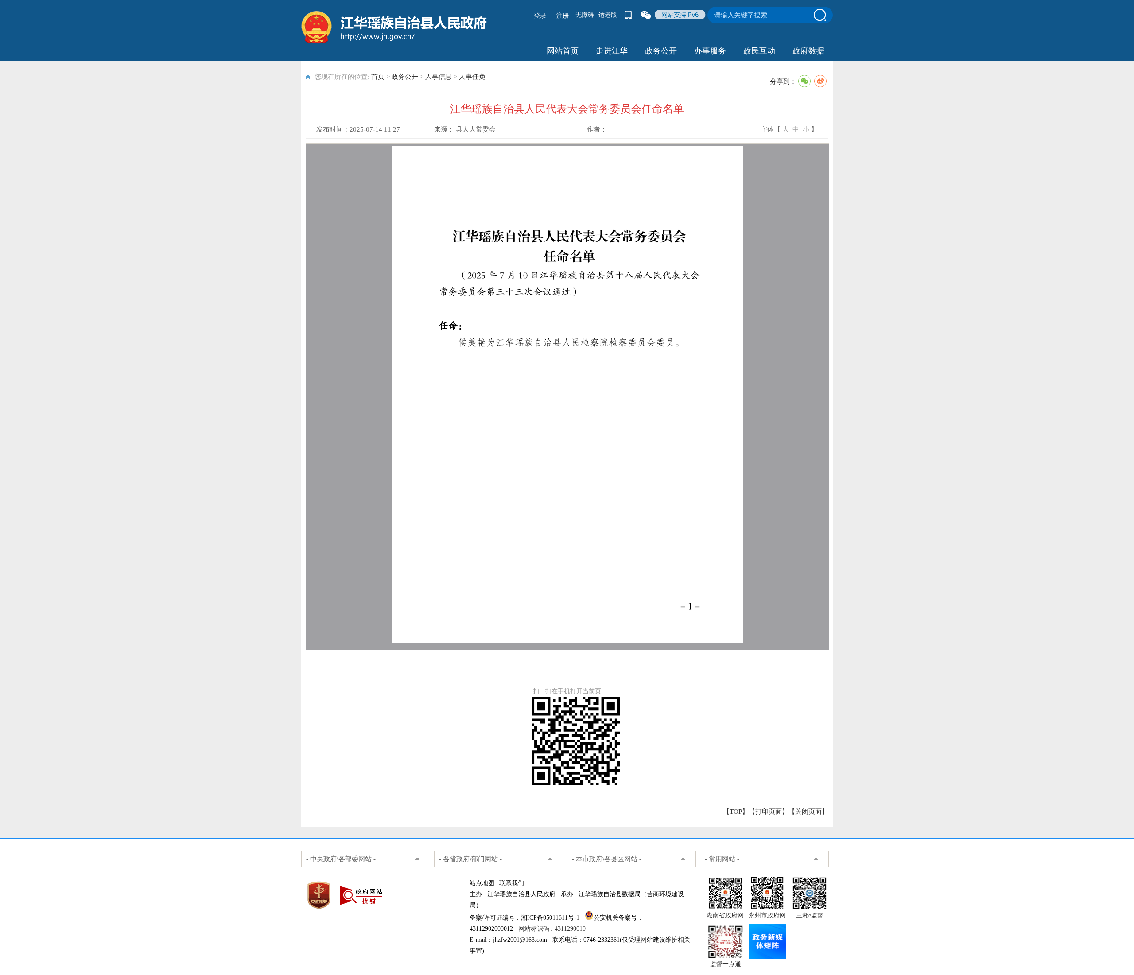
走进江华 (612, 51)
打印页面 (768, 811)
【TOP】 (736, 811)
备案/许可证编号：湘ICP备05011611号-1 (524, 917)
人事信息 (438, 76)
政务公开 (661, 51)
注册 (562, 15)
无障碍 (584, 15)
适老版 (607, 15)
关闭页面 (808, 811)
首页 (377, 76)
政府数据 (808, 51)
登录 (540, 15)
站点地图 (482, 883)
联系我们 (511, 883)
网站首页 (563, 51)
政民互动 (759, 51)
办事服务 (710, 51)
